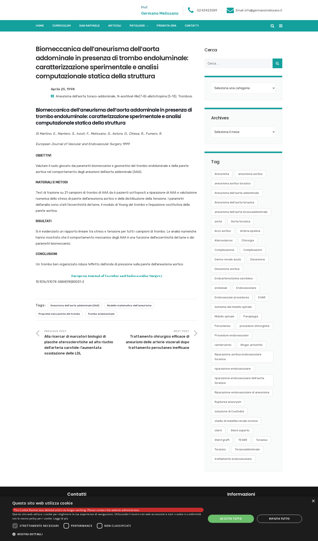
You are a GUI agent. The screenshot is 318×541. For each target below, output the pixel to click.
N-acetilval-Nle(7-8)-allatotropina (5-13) (146, 96)
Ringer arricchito (252, 344)
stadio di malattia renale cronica (236, 420)
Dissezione (257, 259)
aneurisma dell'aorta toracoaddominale (241, 212)
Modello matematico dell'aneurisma (129, 305)
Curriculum (61, 25)
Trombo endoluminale (101, 313)
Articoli (114, 25)
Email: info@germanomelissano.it (259, 10)
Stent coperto (240, 430)
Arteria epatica (250, 231)
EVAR (261, 297)
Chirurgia (248, 240)
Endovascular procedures (232, 297)
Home (40, 25)
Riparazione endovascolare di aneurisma (242, 392)
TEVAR (242, 439)
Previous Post (78, 342)
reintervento (223, 344)
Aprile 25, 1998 (63, 89)
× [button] (313, 501)
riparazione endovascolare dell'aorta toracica (239, 380)
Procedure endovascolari (232, 335)
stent (218, 430)
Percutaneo (223, 325)
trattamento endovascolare (233, 458)
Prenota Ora (166, 25)
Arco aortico (223, 231)
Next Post (157, 340)
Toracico (220, 449)
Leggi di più (60, 518)
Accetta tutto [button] (231, 518)
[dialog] (159, 519)
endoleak (221, 287)
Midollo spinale (224, 316)
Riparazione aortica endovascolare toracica (238, 357)
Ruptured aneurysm (228, 401)
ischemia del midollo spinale (233, 306)
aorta (218, 221)
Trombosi (185, 96)
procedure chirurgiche (255, 325)
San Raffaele (89, 25)
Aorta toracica (240, 221)
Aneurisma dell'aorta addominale (237, 193)
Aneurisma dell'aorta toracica (234, 202)
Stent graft (222, 439)
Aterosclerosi (224, 240)
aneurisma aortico (250, 174)
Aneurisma (222, 174)
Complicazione (224, 250)
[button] (108, 534)
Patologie (137, 25)
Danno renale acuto (228, 259)
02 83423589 (207, 10)
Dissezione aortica (227, 268)
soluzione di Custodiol (229, 411)
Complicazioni (252, 250)
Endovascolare (246, 287)
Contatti (192, 25)
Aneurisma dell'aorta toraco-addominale (85, 96)
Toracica (261, 439)
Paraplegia (250, 316)
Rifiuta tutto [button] (279, 518)
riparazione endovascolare (233, 368)
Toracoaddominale (247, 449)
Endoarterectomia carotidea (234, 278)
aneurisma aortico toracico (233, 183)
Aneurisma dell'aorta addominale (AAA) (74, 305)
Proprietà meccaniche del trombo (59, 313)
